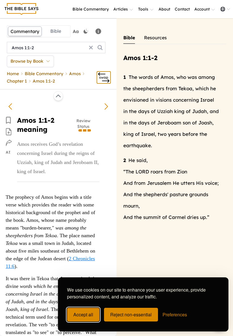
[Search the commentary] (100, 47)
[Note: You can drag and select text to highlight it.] (98, 31)
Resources (155, 37)
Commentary (25, 31)
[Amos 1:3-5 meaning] (106, 106)
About (164, 9)
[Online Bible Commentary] (22, 9)
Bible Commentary (90, 9)
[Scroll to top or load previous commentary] (58, 96)
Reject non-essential (131, 314)
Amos (75, 73)
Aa (76, 31)
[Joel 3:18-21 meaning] (10, 106)
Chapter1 (17, 81)
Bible (55, 31)
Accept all (83, 314)
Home (13, 73)
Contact (182, 9)
